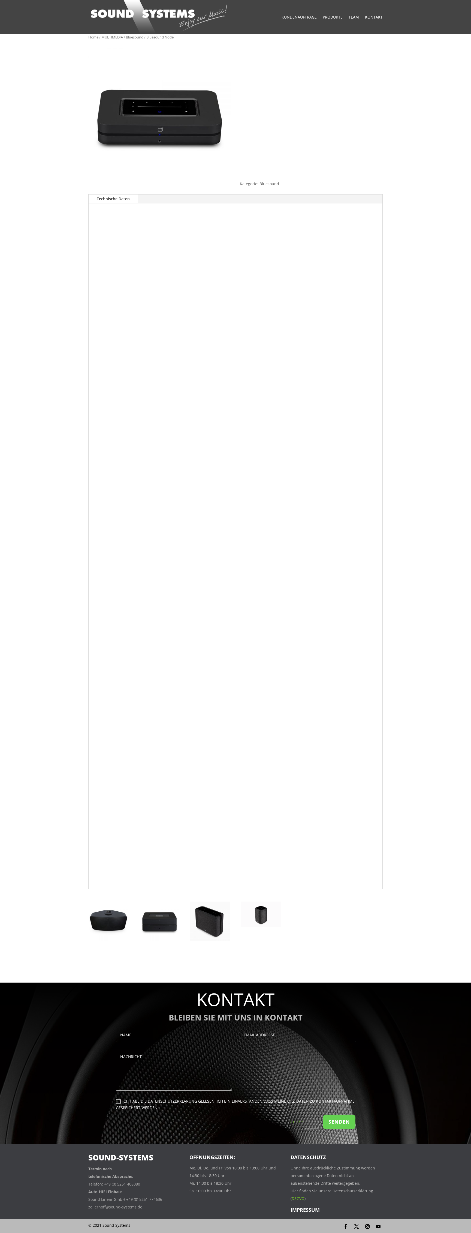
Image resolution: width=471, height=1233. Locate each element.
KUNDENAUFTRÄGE (299, 17)
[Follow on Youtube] (378, 1226)
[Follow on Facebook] (345, 1226)
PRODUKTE (333, 17)
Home (93, 37)
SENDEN (339, 1121)
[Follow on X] (356, 1226)
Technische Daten (113, 198)
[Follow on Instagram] (367, 1226)
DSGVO (298, 1198)
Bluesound (134, 37)
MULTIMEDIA (112, 37)
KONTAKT (374, 17)
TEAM (354, 17)
